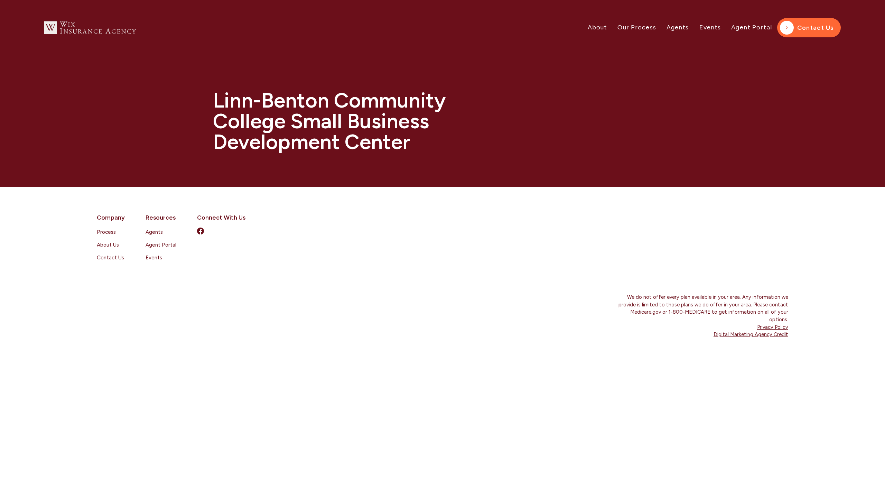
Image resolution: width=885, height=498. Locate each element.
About (597, 27)
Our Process (636, 27)
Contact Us (815, 27)
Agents (678, 27)
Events (710, 27)
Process (106, 232)
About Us (108, 245)
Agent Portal (751, 27)
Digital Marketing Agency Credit (751, 334)
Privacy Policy (772, 327)
